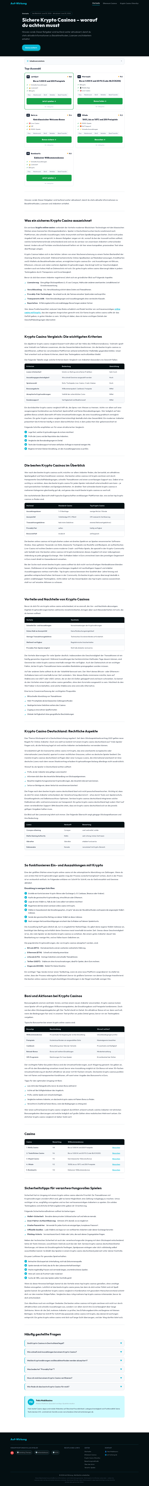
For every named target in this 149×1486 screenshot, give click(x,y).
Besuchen (116, 1147)
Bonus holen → (100, 101)
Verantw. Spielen (90, 1467)
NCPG (55, 1452)
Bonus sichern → (49, 139)
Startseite (96, 3)
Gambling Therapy (24, 1452)
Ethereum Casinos (110, 3)
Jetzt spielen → (49, 101)
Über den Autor (90, 1464)
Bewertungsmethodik (92, 1461)
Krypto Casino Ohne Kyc (129, 3)
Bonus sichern (31, 48)
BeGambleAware (41, 1452)
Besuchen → (100, 139)
